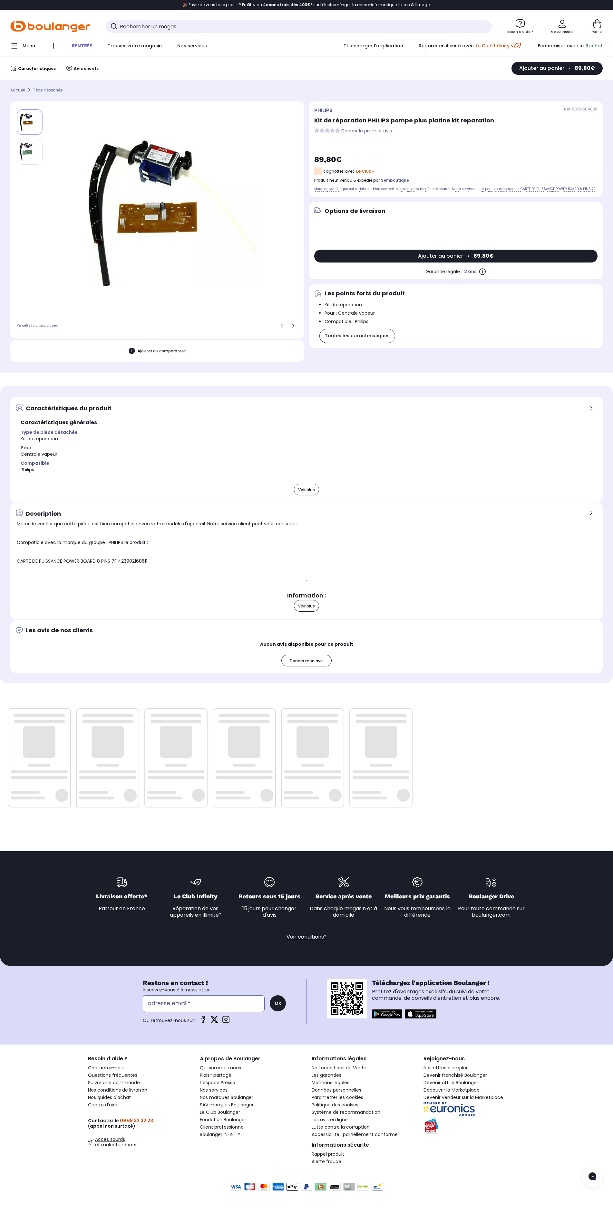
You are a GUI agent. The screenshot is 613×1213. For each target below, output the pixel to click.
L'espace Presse (217, 1082)
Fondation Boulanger (223, 1119)
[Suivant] (292, 326)
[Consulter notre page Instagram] (226, 1021)
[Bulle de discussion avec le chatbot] (592, 1177)
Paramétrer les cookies (337, 1097)
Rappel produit (328, 1154)
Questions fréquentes (112, 1075)
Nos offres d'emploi (445, 1068)
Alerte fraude (326, 1161)
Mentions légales (330, 1082)
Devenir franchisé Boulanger (455, 1075)
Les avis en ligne (330, 1119)
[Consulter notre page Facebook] (203, 1021)
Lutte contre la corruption (341, 1127)
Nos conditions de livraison (117, 1090)
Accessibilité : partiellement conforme (355, 1134)
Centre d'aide (103, 1105)
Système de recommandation (346, 1112)
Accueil (17, 90)
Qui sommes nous (220, 1068)
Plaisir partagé (215, 1075)
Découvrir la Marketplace (451, 1090)
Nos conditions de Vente (339, 1068)
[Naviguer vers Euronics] (474, 1109)
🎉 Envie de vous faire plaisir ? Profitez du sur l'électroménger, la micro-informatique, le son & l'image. (307, 5)
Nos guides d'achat (109, 1097)
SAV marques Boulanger (227, 1105)
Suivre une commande (114, 1082)
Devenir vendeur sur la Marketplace (463, 1097)
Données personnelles (336, 1090)
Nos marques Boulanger (226, 1097)
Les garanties (326, 1075)
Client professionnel (222, 1127)
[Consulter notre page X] (214, 1021)
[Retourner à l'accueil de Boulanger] (50, 26)
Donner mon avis (307, 661)
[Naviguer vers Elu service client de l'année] (474, 1126)
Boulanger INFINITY (220, 1134)
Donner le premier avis (366, 131)
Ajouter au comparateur (162, 351)
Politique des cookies (335, 1105)
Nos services (214, 1090)
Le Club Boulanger (220, 1112)
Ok (278, 1003)
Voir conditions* (306, 937)
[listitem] (29, 151)
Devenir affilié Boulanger (450, 1082)
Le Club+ (365, 171)
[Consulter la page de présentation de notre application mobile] (387, 1013)
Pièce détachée (48, 90)
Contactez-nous (107, 1068)
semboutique (395, 180)
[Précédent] (282, 326)
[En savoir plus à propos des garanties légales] (482, 271)
